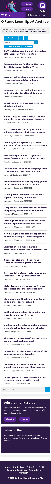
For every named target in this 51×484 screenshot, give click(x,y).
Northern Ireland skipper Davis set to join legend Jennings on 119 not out (24, 313)
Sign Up (10, 419)
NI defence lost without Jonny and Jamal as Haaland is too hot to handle (24, 300)
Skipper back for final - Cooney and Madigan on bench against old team (22, 261)
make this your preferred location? (31, 31)
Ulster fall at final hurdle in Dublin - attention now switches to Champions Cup (25, 248)
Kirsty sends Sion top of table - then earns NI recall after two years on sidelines (25, 274)
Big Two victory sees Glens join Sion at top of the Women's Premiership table (25, 52)
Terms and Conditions (17, 469)
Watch (28, 9)
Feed (21, 38)
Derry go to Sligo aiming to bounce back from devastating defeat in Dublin (24, 78)
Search (36, 42)
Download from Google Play (33, 447)
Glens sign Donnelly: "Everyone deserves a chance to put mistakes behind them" (25, 222)
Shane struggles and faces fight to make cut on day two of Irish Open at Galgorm (24, 118)
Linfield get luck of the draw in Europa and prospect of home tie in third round (25, 379)
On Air (41, 467)
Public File (31, 467)
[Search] (47, 389)
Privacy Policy (35, 469)
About (7, 467)
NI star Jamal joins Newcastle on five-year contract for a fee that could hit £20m (25, 287)
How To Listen (19, 467)
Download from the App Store (13, 447)
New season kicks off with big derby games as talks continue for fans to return (25, 183)
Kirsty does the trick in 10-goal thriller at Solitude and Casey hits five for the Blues (24, 131)
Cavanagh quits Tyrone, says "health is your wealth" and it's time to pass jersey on (25, 144)
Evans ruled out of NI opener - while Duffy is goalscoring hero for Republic (25, 352)
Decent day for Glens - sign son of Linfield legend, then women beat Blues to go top (24, 366)
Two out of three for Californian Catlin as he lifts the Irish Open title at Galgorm (24, 91)
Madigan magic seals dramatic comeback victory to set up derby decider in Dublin (25, 326)
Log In (25, 419)
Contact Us (24, 472)
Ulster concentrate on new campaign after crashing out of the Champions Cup (25, 170)
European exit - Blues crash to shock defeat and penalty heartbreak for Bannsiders (25, 209)
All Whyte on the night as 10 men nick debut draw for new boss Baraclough (25, 339)
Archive (28, 46)
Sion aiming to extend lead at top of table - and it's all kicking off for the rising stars (25, 235)
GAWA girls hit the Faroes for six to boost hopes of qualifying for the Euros (24, 196)
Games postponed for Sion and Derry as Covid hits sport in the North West (24, 65)
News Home (12, 38)
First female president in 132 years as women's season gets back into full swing (24, 157)
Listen (28, 4)
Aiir (41, 477)
